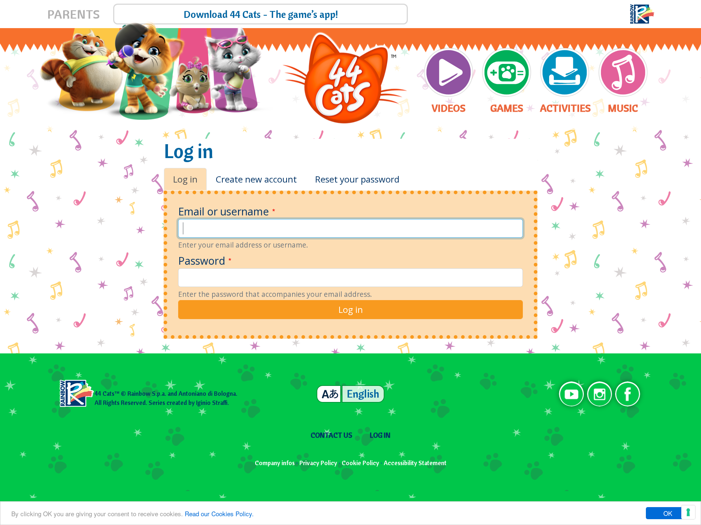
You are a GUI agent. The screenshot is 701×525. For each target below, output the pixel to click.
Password (201, 260)
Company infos (275, 463)
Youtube (571, 394)
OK (667, 513)
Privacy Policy (318, 463)
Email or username (223, 211)
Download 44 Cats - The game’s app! (261, 14)
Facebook (627, 394)
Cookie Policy (360, 463)
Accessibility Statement (415, 463)
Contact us (331, 435)
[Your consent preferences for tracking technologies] (688, 512)
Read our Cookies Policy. (219, 513)
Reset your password (357, 179)
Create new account (256, 179)
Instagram (599, 394)
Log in (185, 179)
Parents (73, 14)
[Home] (345, 79)
